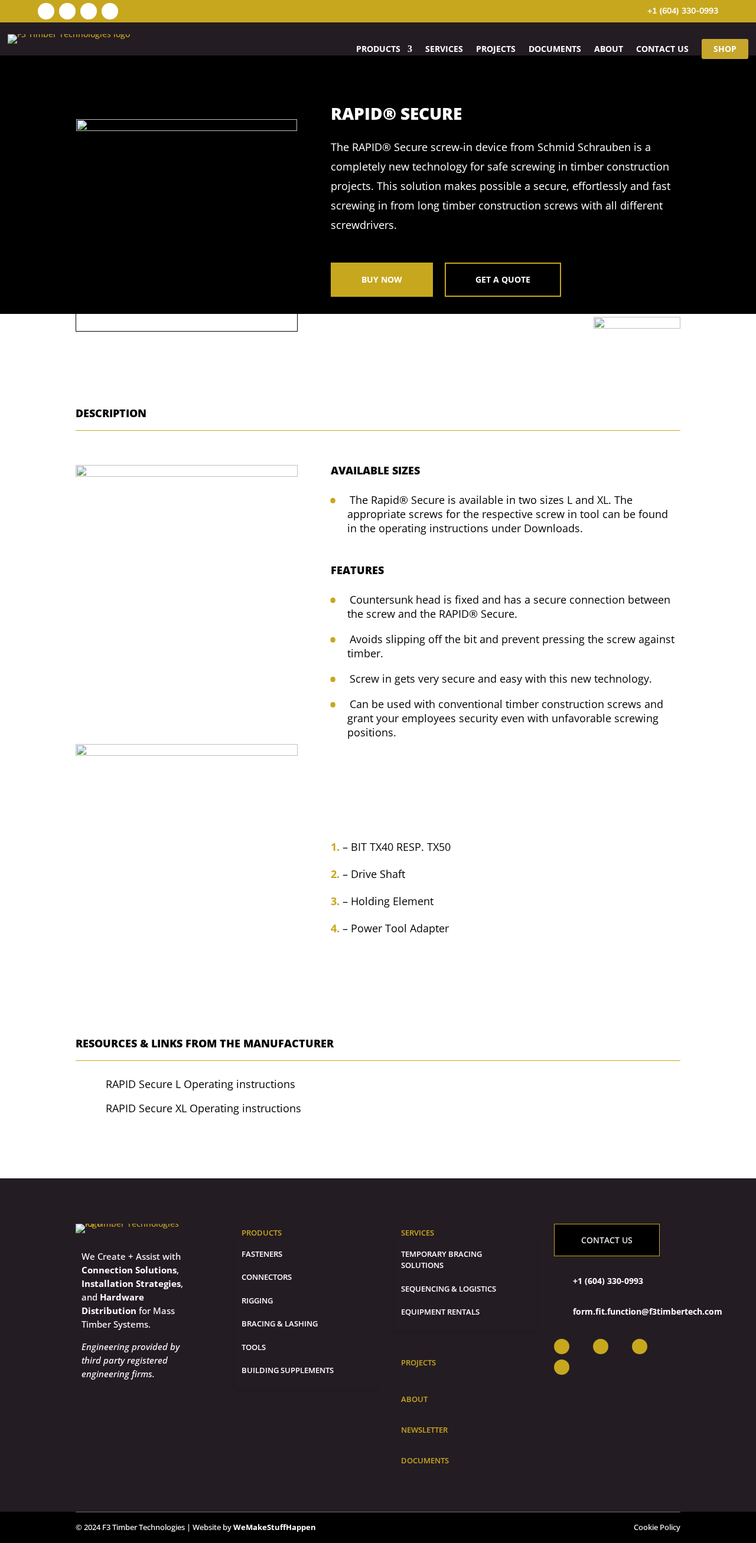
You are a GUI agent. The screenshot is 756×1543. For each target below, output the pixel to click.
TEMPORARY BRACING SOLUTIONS (441, 1260)
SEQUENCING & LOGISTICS (448, 1288)
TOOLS (254, 1347)
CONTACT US (607, 1240)
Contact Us (662, 49)
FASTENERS (262, 1254)
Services (444, 49)
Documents (555, 49)
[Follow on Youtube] (110, 11)
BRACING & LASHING (280, 1323)
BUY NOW (381, 279)
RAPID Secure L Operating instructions (200, 1084)
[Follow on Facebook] (67, 11)
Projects (418, 1362)
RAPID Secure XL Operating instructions (203, 1108)
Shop (725, 48)
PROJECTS (496, 49)
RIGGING (257, 1300)
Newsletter (424, 1430)
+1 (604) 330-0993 (682, 11)
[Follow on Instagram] (46, 11)
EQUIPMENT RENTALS (440, 1311)
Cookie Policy (657, 1527)
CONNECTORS (267, 1277)
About (608, 49)
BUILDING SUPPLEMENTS (288, 1370)
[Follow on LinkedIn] (88, 11)
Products (378, 49)
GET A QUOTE (502, 279)
